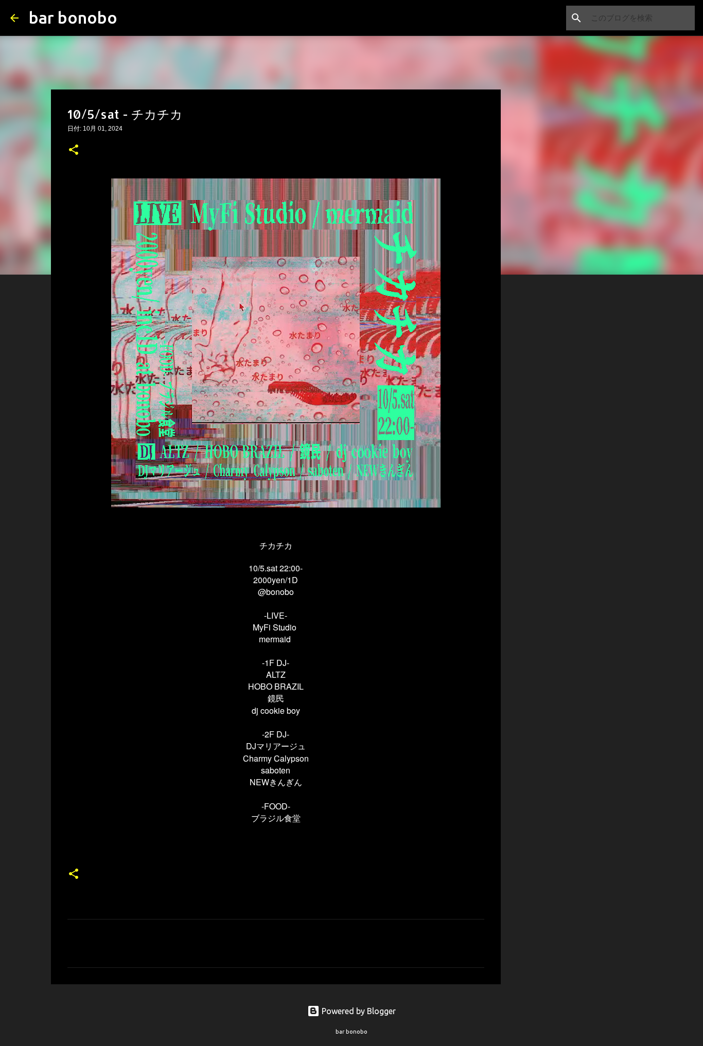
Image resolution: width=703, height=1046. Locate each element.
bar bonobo (73, 17)
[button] (73, 150)
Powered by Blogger (358, 1011)
